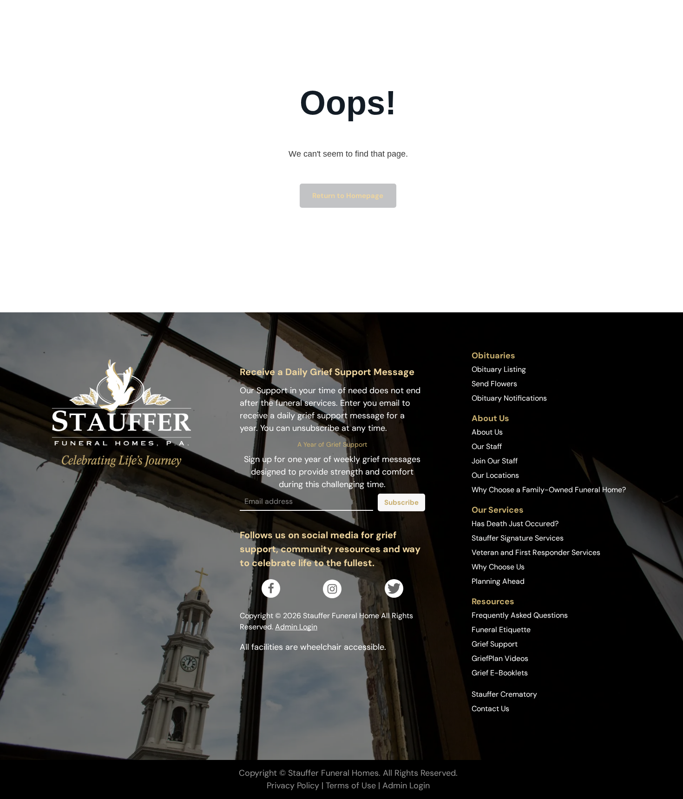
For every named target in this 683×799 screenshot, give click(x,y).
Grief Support (495, 644)
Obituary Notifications (509, 398)
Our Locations (495, 475)
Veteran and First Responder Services (536, 552)
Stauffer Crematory (504, 694)
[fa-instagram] (332, 591)
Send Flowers (494, 384)
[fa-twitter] (394, 593)
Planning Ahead (498, 581)
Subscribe (401, 502)
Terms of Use (351, 785)
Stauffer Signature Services (518, 538)
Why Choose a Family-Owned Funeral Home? (549, 490)
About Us (487, 432)
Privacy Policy (293, 785)
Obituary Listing (499, 369)
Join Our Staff (495, 461)
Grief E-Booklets (500, 673)
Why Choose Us (498, 567)
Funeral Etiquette (501, 629)
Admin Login (296, 627)
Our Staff (487, 446)
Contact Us (490, 708)
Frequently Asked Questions (520, 615)
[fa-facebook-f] (271, 591)
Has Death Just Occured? (515, 523)
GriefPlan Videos (500, 658)
